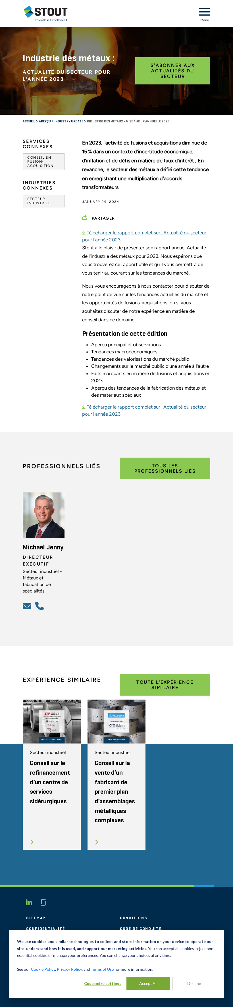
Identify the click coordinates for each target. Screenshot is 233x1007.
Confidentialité (45, 929)
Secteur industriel (39, 201)
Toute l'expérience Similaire (165, 684)
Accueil (29, 121)
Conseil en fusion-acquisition (40, 162)
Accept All (148, 983)
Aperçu (45, 121)
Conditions (133, 918)
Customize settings (102, 983)
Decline (194, 983)
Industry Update (69, 121)
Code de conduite (141, 929)
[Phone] (40, 605)
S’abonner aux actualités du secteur (173, 71)
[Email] (28, 605)
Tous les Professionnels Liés (165, 468)
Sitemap (35, 918)
